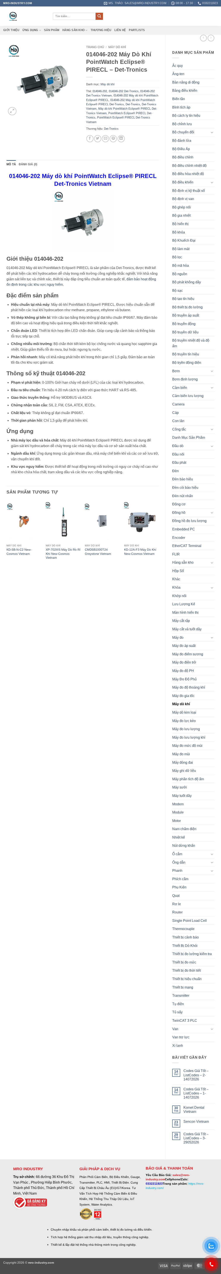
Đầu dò (177, 446)
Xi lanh (177, 1045)
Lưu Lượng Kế (183, 604)
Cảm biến (179, 387)
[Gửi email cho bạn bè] (105, 138)
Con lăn (178, 421)
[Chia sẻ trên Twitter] (97, 138)
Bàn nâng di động (185, 82)
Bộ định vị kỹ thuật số (188, 190)
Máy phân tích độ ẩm (188, 779)
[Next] (159, 534)
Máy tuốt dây (182, 796)
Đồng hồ (178, 512)
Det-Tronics (133, 104)
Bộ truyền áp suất (185, 315)
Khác (176, 579)
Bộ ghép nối (181, 207)
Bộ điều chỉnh (182, 157)
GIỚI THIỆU (11, 30)
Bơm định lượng (185, 379)
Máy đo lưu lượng (186, 729)
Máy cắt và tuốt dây (187, 629)
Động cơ (179, 504)
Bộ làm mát (180, 249)
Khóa (176, 587)
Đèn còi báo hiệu (185, 487)
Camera (178, 404)
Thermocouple (183, 929)
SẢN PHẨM (51, 30)
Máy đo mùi (181, 754)
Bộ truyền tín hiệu (185, 354)
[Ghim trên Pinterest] (113, 138)
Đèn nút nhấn (182, 496)
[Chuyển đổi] (212, 132)
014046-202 (100, 91)
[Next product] (203, 38)
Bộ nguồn (179, 274)
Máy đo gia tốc (183, 696)
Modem (178, 804)
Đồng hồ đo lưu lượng (189, 521)
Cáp (175, 413)
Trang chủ (95, 47)
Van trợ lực (180, 1037)
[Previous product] (211, 38)
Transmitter (180, 995)
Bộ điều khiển (182, 182)
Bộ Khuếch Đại (184, 240)
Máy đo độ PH (183, 671)
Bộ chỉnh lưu (182, 124)
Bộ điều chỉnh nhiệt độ (189, 165)
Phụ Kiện (179, 887)
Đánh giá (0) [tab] (28, 164)
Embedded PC (183, 529)
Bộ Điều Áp (181, 149)
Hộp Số (178, 571)
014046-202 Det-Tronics (124, 91)
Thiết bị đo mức (184, 962)
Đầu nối (178, 454)
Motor (176, 821)
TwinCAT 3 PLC (184, 1020)
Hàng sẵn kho (73, 30)
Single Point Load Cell (189, 920)
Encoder (178, 537)
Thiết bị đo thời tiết (186, 970)
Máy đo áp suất (184, 646)
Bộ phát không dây (186, 282)
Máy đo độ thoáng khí (188, 687)
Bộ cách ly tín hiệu (186, 115)
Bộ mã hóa (180, 265)
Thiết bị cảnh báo (185, 937)
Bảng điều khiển (184, 90)
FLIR (176, 554)
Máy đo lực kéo (184, 721)
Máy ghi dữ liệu (184, 771)
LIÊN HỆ (120, 30)
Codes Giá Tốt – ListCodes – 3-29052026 (195, 1138)
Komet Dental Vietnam (193, 1109)
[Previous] (6, 534)
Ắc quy (177, 66)
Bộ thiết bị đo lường (187, 307)
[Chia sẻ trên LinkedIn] (121, 138)
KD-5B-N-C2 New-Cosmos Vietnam (19, 551)
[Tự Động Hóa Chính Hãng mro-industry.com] (24, 16)
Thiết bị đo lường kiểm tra (192, 954)
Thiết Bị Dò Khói (184, 946)
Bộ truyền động (184, 324)
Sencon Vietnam (196, 1121)
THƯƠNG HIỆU (101, 30)
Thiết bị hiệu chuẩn (187, 979)
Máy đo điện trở (184, 662)
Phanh (177, 870)
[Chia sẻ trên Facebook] (89, 138)
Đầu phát (179, 462)
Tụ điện (178, 1004)
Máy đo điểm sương (187, 654)
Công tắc (179, 429)
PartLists (137, 30)
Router (177, 912)
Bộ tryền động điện (186, 362)
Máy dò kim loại (184, 712)
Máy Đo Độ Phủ (184, 679)
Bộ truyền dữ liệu (185, 332)
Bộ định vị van (183, 199)
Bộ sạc (177, 290)
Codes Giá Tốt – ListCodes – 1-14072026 (195, 1093)
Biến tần (178, 99)
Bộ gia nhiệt (181, 215)
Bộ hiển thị (180, 224)
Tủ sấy (177, 1012)
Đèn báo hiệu (182, 479)
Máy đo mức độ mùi (187, 745)
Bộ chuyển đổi (183, 132)
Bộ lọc (177, 257)
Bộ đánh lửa (181, 140)
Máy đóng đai (182, 762)
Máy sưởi (179, 787)
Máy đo (177, 637)
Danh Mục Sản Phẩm (188, 437)
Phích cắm (180, 879)
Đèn (175, 471)
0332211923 (154, 1183)
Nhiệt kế (178, 837)
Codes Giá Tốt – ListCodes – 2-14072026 (195, 1075)
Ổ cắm (177, 854)
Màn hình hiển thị (185, 612)
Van (175, 1029)
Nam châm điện (184, 829)
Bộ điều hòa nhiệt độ (188, 174)
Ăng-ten (178, 74)
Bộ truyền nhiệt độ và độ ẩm (190, 343)
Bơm (176, 371)
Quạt (176, 895)
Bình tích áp (181, 107)
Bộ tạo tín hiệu (183, 299)
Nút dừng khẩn (183, 845)
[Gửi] (99, 16)
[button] (12, 111)
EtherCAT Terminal (186, 546)
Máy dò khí (181, 704)
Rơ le (176, 904)
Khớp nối (179, 596)
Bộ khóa (178, 232)
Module (178, 812)
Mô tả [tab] (11, 164)
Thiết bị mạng (182, 987)
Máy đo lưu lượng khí (188, 737)
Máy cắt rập (181, 621)
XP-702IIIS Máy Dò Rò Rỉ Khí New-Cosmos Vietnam (63, 553)
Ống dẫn (178, 862)
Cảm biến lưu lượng (188, 396)
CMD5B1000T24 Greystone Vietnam (98, 551)
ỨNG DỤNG (30, 30)
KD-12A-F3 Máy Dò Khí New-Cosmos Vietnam (140, 551)
